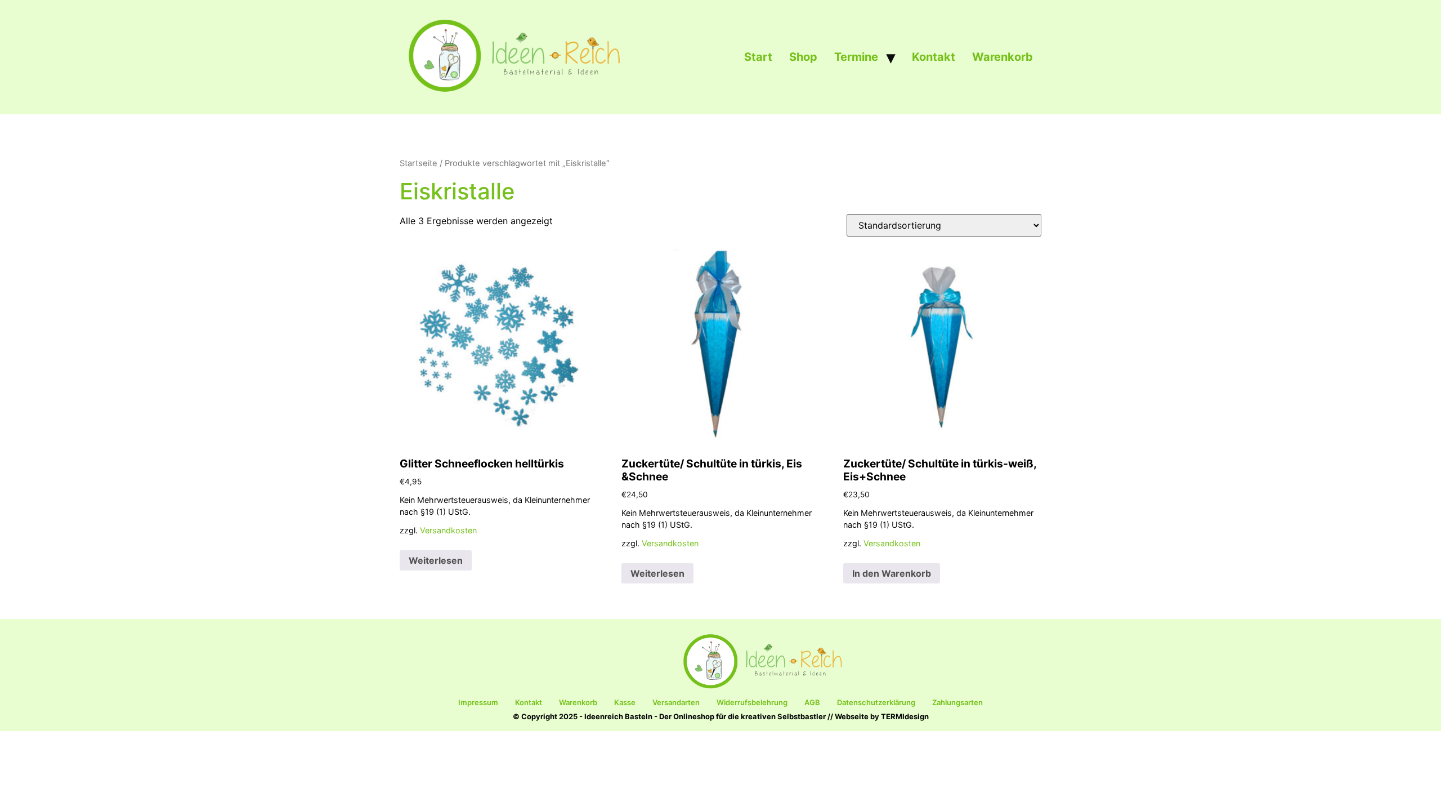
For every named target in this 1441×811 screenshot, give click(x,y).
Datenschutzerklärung (876, 702)
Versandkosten (448, 530)
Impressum (478, 702)
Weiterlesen (436, 560)
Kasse (625, 702)
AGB (812, 702)
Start (758, 57)
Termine (856, 57)
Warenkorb (1002, 57)
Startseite (418, 163)
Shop (803, 57)
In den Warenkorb (891, 573)
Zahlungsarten (957, 702)
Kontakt (933, 57)
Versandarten (676, 702)
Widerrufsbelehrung (752, 702)
